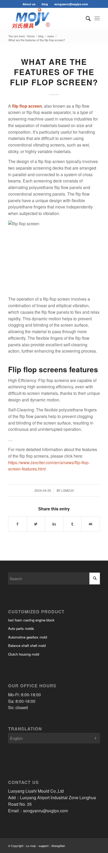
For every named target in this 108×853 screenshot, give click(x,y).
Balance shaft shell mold (27, 645)
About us (29, 4)
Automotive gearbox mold (27, 637)
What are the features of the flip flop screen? (54, 72)
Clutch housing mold (23, 654)
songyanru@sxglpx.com (71, 4)
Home (31, 36)
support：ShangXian (52, 846)
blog (45, 4)
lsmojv (67, 490)
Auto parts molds (21, 628)
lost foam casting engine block (31, 619)
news (50, 36)
